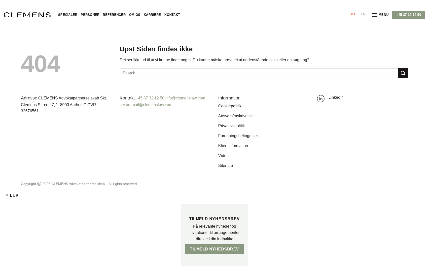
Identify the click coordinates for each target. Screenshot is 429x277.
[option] (363, 14)
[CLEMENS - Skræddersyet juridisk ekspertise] (27, 14)
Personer (90, 15)
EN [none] (363, 14)
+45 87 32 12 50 (150, 98)
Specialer (67, 15)
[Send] (403, 73)
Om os (134, 15)
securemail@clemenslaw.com (146, 105)
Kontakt (172, 15)
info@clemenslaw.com (185, 98)
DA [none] (353, 14)
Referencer (114, 15)
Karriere (152, 15)
